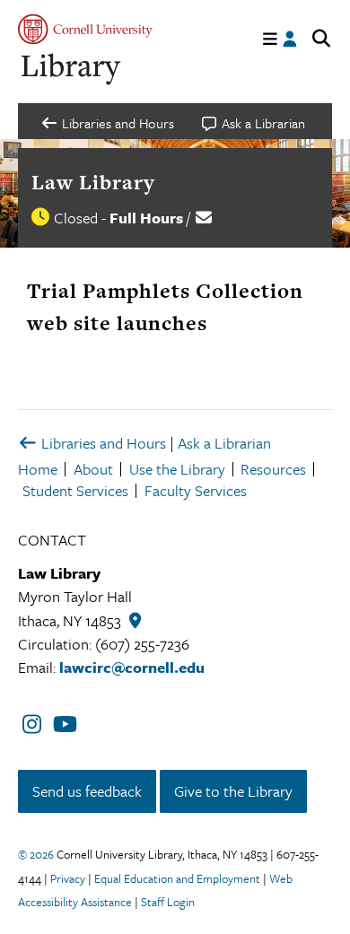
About (93, 469)
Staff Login (168, 902)
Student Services (75, 490)
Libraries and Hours (102, 443)
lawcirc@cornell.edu (132, 667)
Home (37, 469)
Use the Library (177, 469)
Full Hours (146, 217)
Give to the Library (233, 791)
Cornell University (85, 29)
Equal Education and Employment (177, 878)
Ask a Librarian (224, 443)
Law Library (93, 182)
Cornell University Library (72, 69)
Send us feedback (87, 791)
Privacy (67, 878)
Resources (273, 469)
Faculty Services (195, 490)
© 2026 (36, 854)
